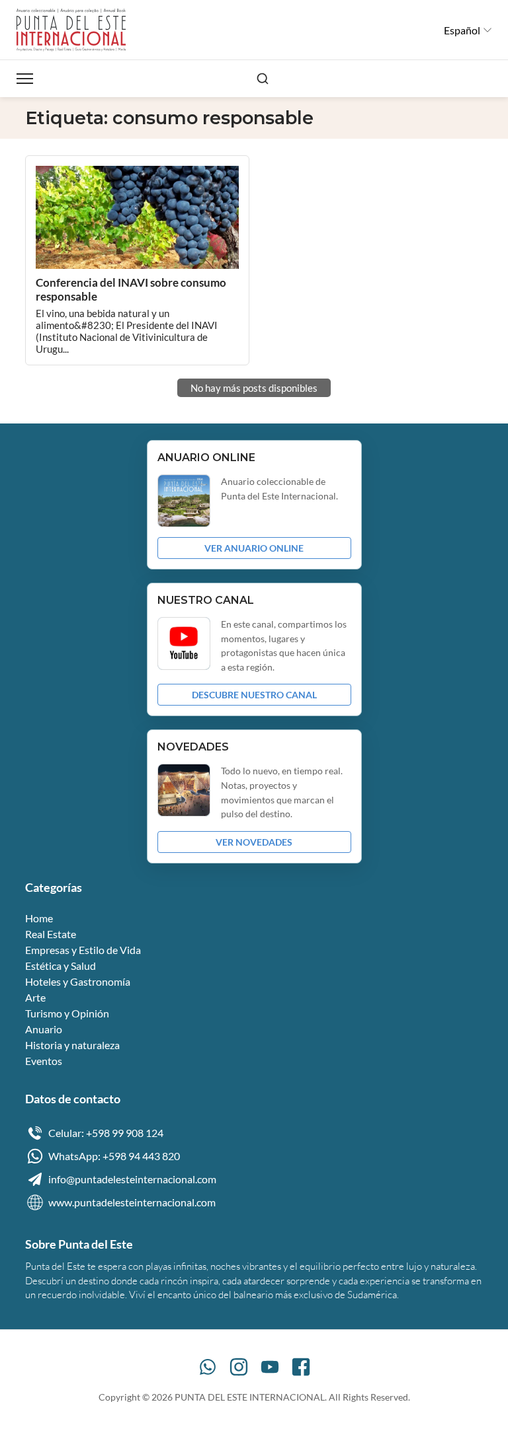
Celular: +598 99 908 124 (105, 1132)
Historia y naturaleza (72, 1045)
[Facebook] (301, 1366)
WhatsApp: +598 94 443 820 (114, 1156)
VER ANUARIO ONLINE (254, 548)
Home (39, 918)
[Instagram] (238, 1366)
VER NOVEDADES (254, 842)
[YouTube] (269, 1366)
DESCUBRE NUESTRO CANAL (254, 694)
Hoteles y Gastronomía (77, 981)
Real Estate (50, 934)
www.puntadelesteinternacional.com (132, 1202)
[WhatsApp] (207, 1366)
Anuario (43, 1029)
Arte (35, 997)
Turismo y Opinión (67, 1013)
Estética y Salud (60, 965)
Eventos (43, 1060)
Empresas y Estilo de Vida (83, 949)
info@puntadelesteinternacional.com (132, 1179)
